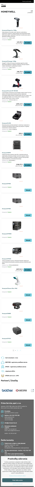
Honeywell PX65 (6, 208)
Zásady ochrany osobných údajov (17, 476)
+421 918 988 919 (12, 429)
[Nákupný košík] (28, 5)
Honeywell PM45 (6, 258)
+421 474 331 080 (9, 420)
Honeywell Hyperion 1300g (9, 30)
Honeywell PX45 (6, 183)
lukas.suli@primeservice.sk (14, 430)
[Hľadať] (24, 5)
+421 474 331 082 (9, 418)
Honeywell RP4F (6, 152)
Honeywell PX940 (6, 233)
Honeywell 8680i (6, 313)
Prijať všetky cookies (17, 480)
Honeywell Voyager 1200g (9, 61)
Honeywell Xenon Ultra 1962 (9, 288)
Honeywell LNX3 (6, 123)
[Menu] (32, 5)
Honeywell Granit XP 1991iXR (10, 91)
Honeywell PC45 (6, 338)
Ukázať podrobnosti (17, 484)
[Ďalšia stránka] (20, 350)
